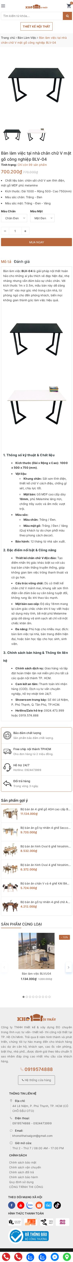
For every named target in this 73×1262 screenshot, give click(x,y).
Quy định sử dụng (21, 1182)
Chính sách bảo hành (23, 1177)
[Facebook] (55, 1257)
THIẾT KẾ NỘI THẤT (36, 26)
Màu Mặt (36, 211)
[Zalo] (30, 1257)
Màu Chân (8, 211)
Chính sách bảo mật (22, 1162)
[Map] (67, 1257)
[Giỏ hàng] (69, 7)
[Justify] (67, 16)
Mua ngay (36, 242)
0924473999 (33, 770)
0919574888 (38, 1069)
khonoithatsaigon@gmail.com (32, 1135)
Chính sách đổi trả (21, 1172)
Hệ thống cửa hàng (37, 1080)
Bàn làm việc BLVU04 (36, 973)
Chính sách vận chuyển (25, 1167)
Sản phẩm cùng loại (21, 924)
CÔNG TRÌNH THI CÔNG (26, 1187)
